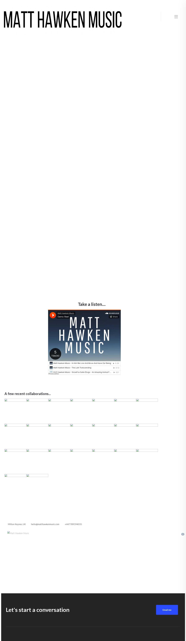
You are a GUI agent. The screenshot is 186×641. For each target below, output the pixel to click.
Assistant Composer (141, 84)
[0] (180, 535)
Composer (26, 84)
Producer (38, 84)
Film (154, 246)
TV (170, 84)
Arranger (78, 153)
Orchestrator (160, 84)
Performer (104, 153)
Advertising (85, 79)
